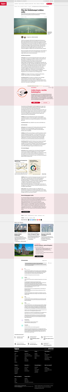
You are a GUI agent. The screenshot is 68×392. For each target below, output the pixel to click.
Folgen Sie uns (46, 348)
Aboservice (26, 379)
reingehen (16, 373)
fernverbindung (17, 368)
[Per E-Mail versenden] (28, 219)
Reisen (15, 378)
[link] (16, 3)
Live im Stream (37, 369)
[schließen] (52, 87)
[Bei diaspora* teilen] (37, 219)
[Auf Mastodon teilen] (30, 219)
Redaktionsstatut (40, 385)
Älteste (46, 260)
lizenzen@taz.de (20, 386)
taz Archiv (46, 371)
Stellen (36, 357)
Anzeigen (16, 382)
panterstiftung (47, 358)
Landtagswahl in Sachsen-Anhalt (28, 356)
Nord (15, 360)
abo (45, 353)
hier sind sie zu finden (30, 265)
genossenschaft (47, 354)
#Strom (43, 215)
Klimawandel (26, 360)
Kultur (15, 357)
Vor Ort (36, 368)
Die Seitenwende (37, 355)
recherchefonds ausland (48, 357)
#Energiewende (40, 215)
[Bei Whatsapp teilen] (35, 219)
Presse (36, 358)
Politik (18, 6)
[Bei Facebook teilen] (34, 219)
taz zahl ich (46, 355)
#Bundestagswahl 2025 (31, 215)
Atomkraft (29, 6)
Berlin (15, 359)
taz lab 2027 (36, 372)
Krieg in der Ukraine (27, 354)
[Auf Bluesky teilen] (32, 219)
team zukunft (26, 367)
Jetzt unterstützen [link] (25, 211)
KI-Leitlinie (51, 385)
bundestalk (16, 367)
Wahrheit (16, 362)
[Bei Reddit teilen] (39, 219)
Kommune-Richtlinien (46, 385)
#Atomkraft (25, 215)
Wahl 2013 (26, 6)
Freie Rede (16, 372)
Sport (15, 358)
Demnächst (36, 367)
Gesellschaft (16, 355)
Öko (15, 354)
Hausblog (36, 354)
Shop (15, 381)
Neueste (43, 260)
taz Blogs (46, 367)
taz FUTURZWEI (47, 368)
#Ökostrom (35, 215)
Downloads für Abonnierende (29, 382)
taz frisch (26, 368)
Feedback (26, 378)
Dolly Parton (26, 359)
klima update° (17, 369)
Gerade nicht (50, 87)
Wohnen (26, 358)
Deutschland (22, 6)
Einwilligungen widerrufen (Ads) (39, 388)
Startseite (16, 6)
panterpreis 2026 (47, 359)
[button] (53, 3)
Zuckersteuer (26, 353)
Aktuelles (36, 353)
